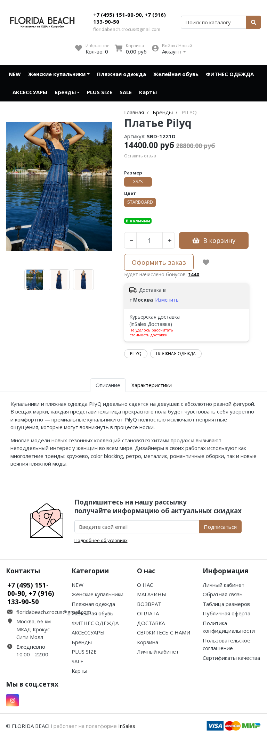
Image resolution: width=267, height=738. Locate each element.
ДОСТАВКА (151, 623)
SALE (126, 92)
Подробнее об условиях (101, 540)
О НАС (145, 584)
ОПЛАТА (148, 613)
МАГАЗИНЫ (151, 594)
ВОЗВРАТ (149, 603)
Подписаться (220, 526)
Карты (148, 92)
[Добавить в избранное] (206, 262)
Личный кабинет (158, 651)
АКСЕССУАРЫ (30, 92)
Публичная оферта (226, 613)
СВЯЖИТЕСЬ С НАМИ (163, 632)
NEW (15, 74)
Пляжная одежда (121, 74)
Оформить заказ (159, 262)
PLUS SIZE (99, 92)
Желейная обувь (176, 74)
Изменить (167, 299)
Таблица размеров (226, 603)
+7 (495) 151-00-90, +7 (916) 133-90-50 (129, 18)
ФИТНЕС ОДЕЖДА (230, 74)
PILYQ (135, 353)
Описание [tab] (108, 385)
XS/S (138, 181)
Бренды (65, 92)
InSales (126, 725)
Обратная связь (223, 594)
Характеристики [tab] (151, 385)
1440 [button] (193, 274)
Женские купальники (57, 74)
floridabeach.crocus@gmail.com (126, 29)
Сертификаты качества (231, 657)
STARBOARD (140, 202)
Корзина (147, 642)
